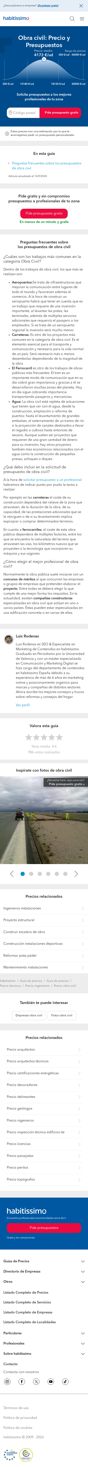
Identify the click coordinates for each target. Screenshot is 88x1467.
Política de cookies (17, 1428)
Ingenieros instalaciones (22, 908)
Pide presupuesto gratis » (67, 784)
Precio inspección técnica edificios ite (36, 1132)
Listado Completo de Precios (25, 1292)
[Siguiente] (76, 873)
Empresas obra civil (29, 1015)
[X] (36, 1382)
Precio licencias (19, 1144)
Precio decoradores (22, 1085)
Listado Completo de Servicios (27, 1302)
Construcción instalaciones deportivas (33, 944)
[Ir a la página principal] (16, 18)
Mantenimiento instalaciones (25, 967)
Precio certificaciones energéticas (33, 1073)
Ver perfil (23, 705)
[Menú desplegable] (83, 19)
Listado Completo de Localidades (29, 1322)
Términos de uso (16, 1408)
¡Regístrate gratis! (48, 5)
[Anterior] (11, 873)
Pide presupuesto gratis (61, 112)
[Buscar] (72, 19)
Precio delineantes (21, 1097)
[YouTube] (51, 1382)
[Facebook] (22, 1382)
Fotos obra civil (61, 1015)
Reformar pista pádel (19, 956)
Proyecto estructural (18, 920)
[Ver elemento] (23, 874)
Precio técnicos (10, 985)
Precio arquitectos (21, 1049)
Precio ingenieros (37, 985)
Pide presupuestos (44, 1228)
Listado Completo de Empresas (27, 1312)
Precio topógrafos (21, 1179)
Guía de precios (31, 980)
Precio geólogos (19, 1108)
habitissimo (8, 980)
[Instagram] (7, 1382)
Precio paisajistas (20, 1156)
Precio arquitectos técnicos (27, 1061)
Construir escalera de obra (24, 932)
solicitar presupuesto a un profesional (52, 480)
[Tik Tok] (65, 1382)
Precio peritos (17, 1167)
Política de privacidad (20, 1418)
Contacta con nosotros (21, 1372)
